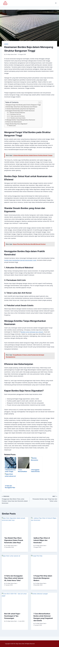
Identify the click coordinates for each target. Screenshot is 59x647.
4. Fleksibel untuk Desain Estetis (17, 118)
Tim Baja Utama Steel (11, 54)
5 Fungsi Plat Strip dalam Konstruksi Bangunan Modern (42, 578)
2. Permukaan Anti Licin (15, 114)
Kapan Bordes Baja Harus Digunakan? (16, 124)
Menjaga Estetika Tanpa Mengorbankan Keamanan (20, 120)
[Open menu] (55, 3)
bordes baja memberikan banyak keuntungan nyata (20, 260)
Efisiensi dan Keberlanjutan (14, 122)
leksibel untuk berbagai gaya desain (32, 332)
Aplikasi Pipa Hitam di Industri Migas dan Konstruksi (41, 540)
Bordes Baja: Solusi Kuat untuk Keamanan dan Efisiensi (21, 106)
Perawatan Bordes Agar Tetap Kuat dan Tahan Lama (45, 499)
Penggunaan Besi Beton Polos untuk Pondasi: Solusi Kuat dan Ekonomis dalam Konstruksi (15, 500)
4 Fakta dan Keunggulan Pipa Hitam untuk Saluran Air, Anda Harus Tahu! (13, 578)
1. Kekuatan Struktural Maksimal (17, 112)
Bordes (6, 44)
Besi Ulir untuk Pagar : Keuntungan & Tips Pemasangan (12, 616)
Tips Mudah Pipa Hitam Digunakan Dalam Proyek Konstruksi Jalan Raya (13, 540)
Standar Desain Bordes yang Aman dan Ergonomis (20, 108)
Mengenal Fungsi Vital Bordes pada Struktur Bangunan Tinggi (23, 105)
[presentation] (15, 525)
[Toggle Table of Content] (39, 102)
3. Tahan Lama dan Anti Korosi (17, 116)
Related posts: (12, 125)
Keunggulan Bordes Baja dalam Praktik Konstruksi (20, 110)
